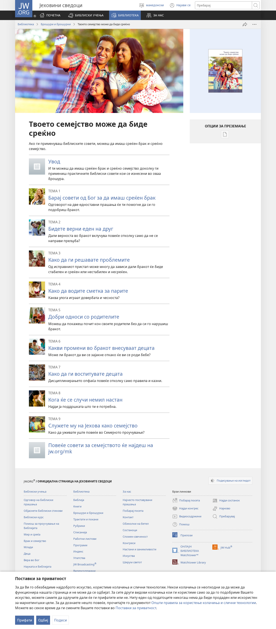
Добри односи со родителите (83, 316)
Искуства (129, 556)
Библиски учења (35, 491)
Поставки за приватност (136, 608)
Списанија (80, 532)
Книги (77, 506)
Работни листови (84, 539)
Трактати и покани (85, 519)
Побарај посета (133, 511)
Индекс (78, 551)
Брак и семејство (35, 541)
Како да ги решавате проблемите (89, 259)
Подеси (60, 620)
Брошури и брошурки (56, 24)
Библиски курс (34, 517)
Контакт (128, 517)
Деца (27, 553)
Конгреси (129, 543)
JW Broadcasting (84, 564)
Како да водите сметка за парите (88, 290)
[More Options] (254, 24)
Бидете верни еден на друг (80, 228)
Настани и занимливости (139, 549)
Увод (54, 161)
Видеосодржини (84, 571)
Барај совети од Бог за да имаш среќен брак (101, 197)
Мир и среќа (32, 534)
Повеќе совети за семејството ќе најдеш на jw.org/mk (100, 448)
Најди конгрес (185, 508)
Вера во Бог (31, 560)
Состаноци (130, 530)
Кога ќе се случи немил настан (85, 399)
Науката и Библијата (37, 566)
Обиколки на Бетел (136, 524)
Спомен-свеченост (135, 536)
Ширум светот (132, 562)
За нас (127, 491)
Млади (28, 547)
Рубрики (79, 526)
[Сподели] (245, 24)
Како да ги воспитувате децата (85, 373)
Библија (78, 500)
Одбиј (43, 620)
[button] (86, 15)
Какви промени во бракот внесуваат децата (101, 347)
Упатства (79, 558)
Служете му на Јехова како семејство (93, 425)
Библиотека (26, 24)
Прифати (24, 620)
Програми (80, 545)
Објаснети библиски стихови (43, 511)
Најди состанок (226, 500)
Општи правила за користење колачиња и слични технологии (203, 602)
